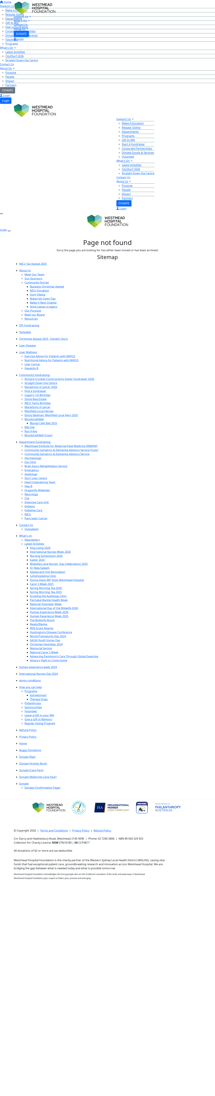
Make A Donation (133, 123)
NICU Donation (39, 290)
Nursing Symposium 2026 (46, 556)
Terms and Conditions (54, 830)
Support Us (21, 16)
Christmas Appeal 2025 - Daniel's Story (43, 339)
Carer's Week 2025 (42, 584)
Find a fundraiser (35, 391)
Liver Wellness (28, 352)
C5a (27, 498)
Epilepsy (30, 506)
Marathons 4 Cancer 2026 (41, 387)
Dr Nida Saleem (40, 568)
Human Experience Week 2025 (49, 616)
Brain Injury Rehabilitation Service (46, 466)
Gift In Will (128, 140)
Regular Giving (131, 127)
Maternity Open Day (43, 298)
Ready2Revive (38, 624)
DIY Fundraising (29, 325)
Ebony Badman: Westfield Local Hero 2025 (51, 415)
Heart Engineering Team (40, 482)
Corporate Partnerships (137, 148)
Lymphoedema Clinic (43, 576)
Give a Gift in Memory (38, 719)
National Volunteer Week (46, 604)
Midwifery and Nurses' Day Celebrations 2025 (59, 564)
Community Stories (37, 282)
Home (23, 743)
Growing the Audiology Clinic (48, 596)
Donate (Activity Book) (33, 763)
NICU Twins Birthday (38, 403)
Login (6, 95)
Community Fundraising (34, 375)
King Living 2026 (40, 548)
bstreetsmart (38, 695)
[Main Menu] (1, 213)
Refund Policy (27, 730)
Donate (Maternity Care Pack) (38, 777)
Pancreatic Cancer (36, 518)
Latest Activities (15, 52)
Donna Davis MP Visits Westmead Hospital (57, 580)
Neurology (31, 494)
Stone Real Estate (36, 399)
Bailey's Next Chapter (43, 302)
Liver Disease (27, 345)
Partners (10, 85)
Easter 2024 (37, 560)
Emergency (32, 470)
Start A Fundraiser (133, 144)
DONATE (7, 90)
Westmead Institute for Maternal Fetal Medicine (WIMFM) (61, 446)
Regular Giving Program (40, 723)
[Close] (9, 230)
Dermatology (33, 458)
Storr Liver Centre (36, 478)
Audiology (31, 474)
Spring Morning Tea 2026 (46, 588)
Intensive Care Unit (37, 502)
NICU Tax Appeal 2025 (33, 264)
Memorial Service (41, 648)
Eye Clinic (30, 462)
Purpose (10, 72)
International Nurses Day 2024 (38, 674)
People (9, 77)
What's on (25, 536)
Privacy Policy (27, 737)
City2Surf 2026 (14, 56)
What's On (6, 48)
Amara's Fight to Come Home (48, 660)
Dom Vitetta (37, 294)
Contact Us (7, 64)
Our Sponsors (33, 278)
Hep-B (28, 486)
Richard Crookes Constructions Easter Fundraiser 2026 (59, 379)
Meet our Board (35, 315)
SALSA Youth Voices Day (45, 640)
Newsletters (32, 540)
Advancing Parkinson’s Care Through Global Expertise (64, 656)
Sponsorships (33, 707)
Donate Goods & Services (138, 152)
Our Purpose (33, 311)
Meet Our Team (34, 274)
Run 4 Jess (31, 431)
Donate (24, 783)
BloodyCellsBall (34, 419)
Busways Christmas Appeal (47, 286)
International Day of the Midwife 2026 (54, 608)
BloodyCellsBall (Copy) (38, 435)
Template (25, 332)
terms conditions (30, 680)
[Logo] (35, 8)
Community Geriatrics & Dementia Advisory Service (57, 454)
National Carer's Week (44, 652)
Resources (31, 319)
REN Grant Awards (41, 628)
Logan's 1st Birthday (37, 395)
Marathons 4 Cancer (37, 407)
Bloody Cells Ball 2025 (43, 423)
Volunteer (128, 157)
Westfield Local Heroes (39, 411)
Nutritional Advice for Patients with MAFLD (52, 360)
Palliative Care (33, 510)
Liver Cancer (32, 364)
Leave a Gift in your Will (39, 715)
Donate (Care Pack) (31, 770)
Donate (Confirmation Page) (42, 788)
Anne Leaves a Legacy (43, 307)
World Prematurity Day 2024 (48, 636)
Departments (130, 131)
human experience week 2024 (38, 667)
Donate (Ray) (27, 757)
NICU (28, 514)
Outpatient (31, 529)
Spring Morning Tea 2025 (46, 592)
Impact (9, 81)
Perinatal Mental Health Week (49, 600)
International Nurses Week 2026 (50, 552)
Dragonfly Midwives (37, 490)
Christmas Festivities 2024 (46, 644)
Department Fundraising (35, 442)
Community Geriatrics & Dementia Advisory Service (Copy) (61, 450)
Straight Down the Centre (21, 60)
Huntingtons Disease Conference (51, 632)
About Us (6, 68)
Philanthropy (33, 703)
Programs (11, 44)
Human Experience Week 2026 (49, 612)
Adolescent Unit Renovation (47, 572)
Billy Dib (30, 427)
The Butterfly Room (42, 620)
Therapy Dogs (39, 699)
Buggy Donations (30, 750)
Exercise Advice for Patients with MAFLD (50, 356)
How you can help (30, 687)
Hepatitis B (31, 368)
